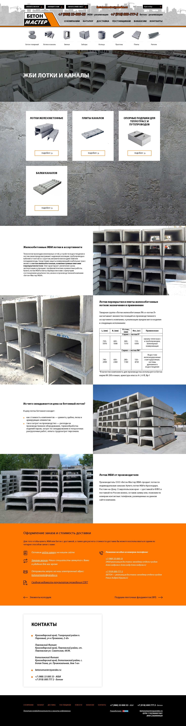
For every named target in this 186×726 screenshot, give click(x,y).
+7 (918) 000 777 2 (44, 680)
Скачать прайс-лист (75, 7)
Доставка (103, 21)
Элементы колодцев (40, 597)
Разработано (116, 711)
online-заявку (49, 552)
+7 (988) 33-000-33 (72, 14)
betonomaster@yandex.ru (112, 7)
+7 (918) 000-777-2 (124, 14)
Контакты (156, 21)
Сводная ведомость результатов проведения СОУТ (60, 582)
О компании (72, 21)
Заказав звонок (40, 560)
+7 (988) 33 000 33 (44, 677)
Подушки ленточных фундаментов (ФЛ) (135, 597)
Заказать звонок (32, 7)
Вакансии (140, 21)
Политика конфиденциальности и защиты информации (47, 711)
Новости (78, 705)
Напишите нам (53, 7)
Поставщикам (121, 21)
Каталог (88, 21)
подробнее (46, 153)
